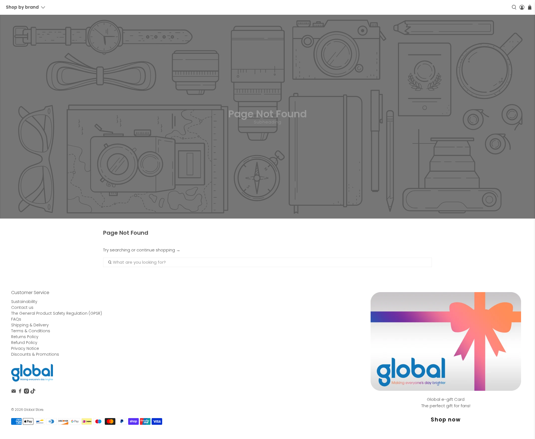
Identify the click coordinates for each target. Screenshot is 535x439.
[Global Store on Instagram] (26, 392)
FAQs (16, 319)
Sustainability (24, 301)
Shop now (446, 419)
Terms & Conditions (30, 331)
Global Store (33, 410)
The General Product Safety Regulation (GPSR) (56, 313)
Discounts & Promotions (35, 354)
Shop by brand (22, 7)
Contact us (22, 307)
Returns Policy (24, 336)
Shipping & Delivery (30, 325)
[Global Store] (32, 373)
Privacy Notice (25, 348)
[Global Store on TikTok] (32, 392)
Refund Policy (24, 342)
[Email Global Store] (13, 392)
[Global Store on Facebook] (20, 392)
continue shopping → (158, 250)
